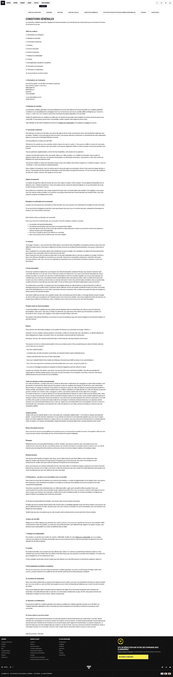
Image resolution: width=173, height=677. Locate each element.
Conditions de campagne (159, 12)
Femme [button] (15, 3)
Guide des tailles (73, 12)
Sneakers (61, 646)
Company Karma (5, 650)
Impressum (4, 657)
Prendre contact (5, 653)
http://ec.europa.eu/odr (57, 593)
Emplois (3, 655)
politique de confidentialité (66, 123)
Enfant (60, 650)
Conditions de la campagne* (37, 657)
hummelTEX (62, 655)
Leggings (61, 644)
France (6, 667)
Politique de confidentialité (37, 653)
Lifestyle (61, 653)
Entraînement (62, 642)
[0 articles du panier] (170, 3)
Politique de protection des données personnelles (119, 12)
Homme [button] (8, 3)
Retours (32, 644)
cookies (87, 123)
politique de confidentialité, (82, 537)
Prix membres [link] (46, 3)
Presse (3, 646)
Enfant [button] (22, 3)
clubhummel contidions (36, 650)
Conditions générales (91, 12)
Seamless (61, 648)
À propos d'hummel (6, 642)
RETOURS (60, 12)
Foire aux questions (34, 12)
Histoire (3, 644)
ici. (101, 559)
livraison (36, 245)
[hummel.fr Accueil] (3, 3)
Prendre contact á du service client (39, 659)
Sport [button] (29, 3)
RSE (2, 648)
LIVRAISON (49, 12)
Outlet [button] (36, 3)
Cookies (143, 12)
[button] (157, 3)
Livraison (32, 642)
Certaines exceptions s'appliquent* (125, 651)
